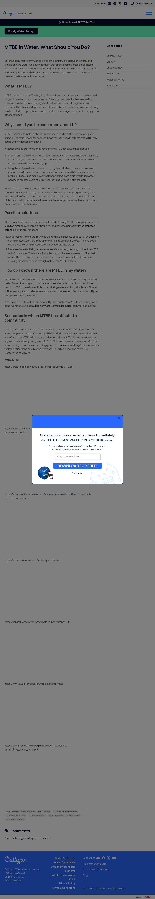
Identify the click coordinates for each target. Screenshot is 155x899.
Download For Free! (77, 465)
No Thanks (77, 473)
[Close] (119, 418)
